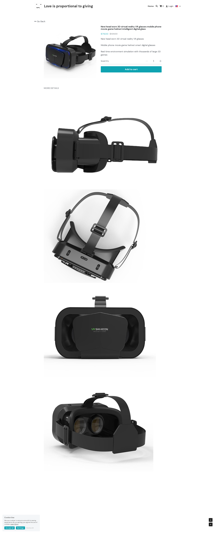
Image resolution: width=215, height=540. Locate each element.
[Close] (154, 244)
